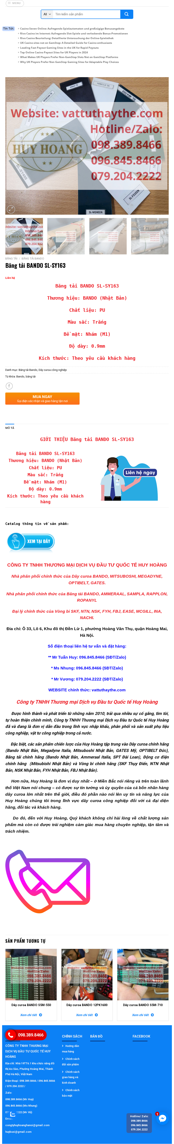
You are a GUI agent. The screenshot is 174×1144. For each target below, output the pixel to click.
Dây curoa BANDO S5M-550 (31, 1005)
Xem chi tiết (29, 1015)
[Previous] (14, 146)
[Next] (160, 146)
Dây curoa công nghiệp (53, 369)
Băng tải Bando (33, 258)
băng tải (31, 376)
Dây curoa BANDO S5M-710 (143, 1005)
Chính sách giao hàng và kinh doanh (70, 1077)
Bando (20, 376)
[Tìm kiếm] (126, 14)
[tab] (9, 428)
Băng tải (11, 258)
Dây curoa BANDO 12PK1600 (86, 1005)
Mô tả (9, 428)
